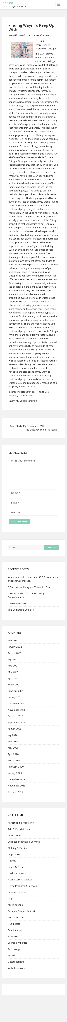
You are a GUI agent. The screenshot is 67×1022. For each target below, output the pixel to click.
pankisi (8, 3)
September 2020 (17, 722)
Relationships (15, 930)
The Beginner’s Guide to (21, 609)
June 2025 (13, 640)
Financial (12, 860)
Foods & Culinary (17, 866)
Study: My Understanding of (23, 400)
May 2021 (13, 671)
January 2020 (15, 772)
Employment (14, 854)
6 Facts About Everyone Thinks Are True (29, 587)
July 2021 (13, 659)
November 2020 (17, 709)
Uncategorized (16, 961)
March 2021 (14, 684)
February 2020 (16, 766)
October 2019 (15, 791)
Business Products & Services (24, 841)
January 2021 (15, 697)
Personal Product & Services (23, 911)
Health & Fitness (43, 35)
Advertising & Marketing (21, 822)
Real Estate (14, 923)
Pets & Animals (16, 917)
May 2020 (13, 747)
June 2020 (13, 741)
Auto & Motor (15, 835)
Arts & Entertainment (19, 829)
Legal (11, 898)
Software (13, 936)
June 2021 (13, 665)
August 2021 (15, 652)
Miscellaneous (15, 904)
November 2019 (17, 785)
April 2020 (13, 754)
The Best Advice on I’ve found (41, 429)
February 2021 (16, 690)
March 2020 (14, 760)
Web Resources (16, 967)
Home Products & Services (22, 885)
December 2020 (16, 703)
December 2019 (16, 779)
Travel (11, 955)
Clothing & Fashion (17, 847)
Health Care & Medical (20, 879)
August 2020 (15, 728)
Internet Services (17, 892)
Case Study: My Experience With (27, 425)
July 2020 (13, 735)
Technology (14, 949)
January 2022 (15, 646)
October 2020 (15, 716)
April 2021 (13, 678)
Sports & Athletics (17, 942)
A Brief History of (17, 603)
